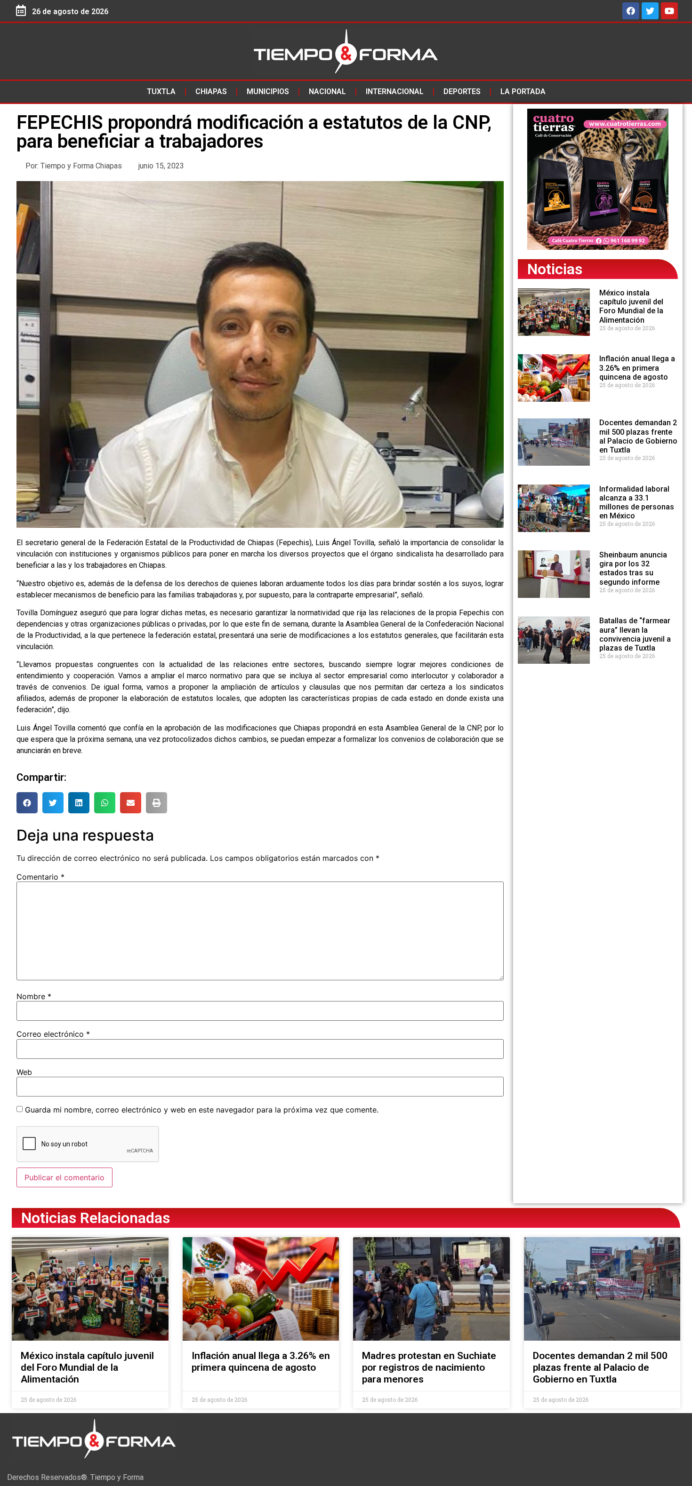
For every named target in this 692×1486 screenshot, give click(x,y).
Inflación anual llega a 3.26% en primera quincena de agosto (637, 367)
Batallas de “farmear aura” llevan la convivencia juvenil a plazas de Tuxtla (635, 634)
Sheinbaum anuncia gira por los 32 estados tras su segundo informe (633, 568)
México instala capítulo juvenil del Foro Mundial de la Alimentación (631, 306)
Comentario (40, 877)
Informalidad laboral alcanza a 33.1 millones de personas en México (636, 503)
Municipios (268, 91)
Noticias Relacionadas (95, 1218)
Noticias (554, 269)
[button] (27, 802)
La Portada (523, 91)
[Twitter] (650, 10)
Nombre (33, 996)
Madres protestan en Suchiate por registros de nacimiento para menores (429, 1367)
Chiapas (211, 91)
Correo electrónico (53, 1034)
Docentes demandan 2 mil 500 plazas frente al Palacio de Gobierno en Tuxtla (638, 436)
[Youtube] (669, 10)
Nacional (327, 91)
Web (24, 1072)
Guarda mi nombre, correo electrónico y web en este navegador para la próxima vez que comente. (201, 1109)
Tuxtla (161, 91)
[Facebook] (630, 10)
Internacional (395, 91)
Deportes (462, 91)
